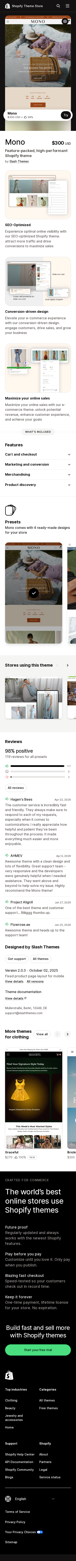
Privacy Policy (15, 1522)
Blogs (9, 1477)
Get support (17, 959)
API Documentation (19, 1462)
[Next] (67, 665)
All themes (41, 959)
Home (9, 1427)
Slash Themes (19, 161)
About (43, 1454)
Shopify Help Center (19, 1454)
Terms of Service (17, 1511)
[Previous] (57, 665)
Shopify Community (19, 1469)
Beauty (10, 1408)
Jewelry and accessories (14, 1418)
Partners (45, 1462)
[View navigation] (67, 6)
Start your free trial (38, 1350)
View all (42, 1034)
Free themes (48, 1408)
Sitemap (11, 1542)
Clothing (11, 1400)
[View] (33, 698)
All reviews (16, 788)
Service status (50, 1477)
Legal (43, 1469)
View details (14, 981)
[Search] (58, 6)
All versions (35, 981)
